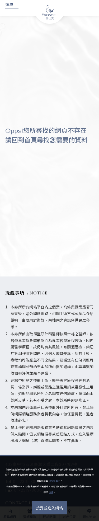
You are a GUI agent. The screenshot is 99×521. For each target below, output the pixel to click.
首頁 (30, 140)
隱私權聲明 (54, 481)
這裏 (51, 492)
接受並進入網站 (49, 508)
